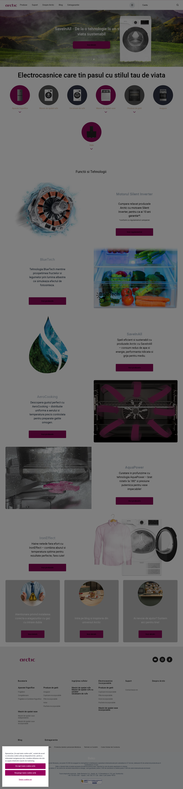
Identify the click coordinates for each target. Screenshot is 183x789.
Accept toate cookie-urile (25, 766)
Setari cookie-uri (25, 779)
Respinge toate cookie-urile (25, 773)
